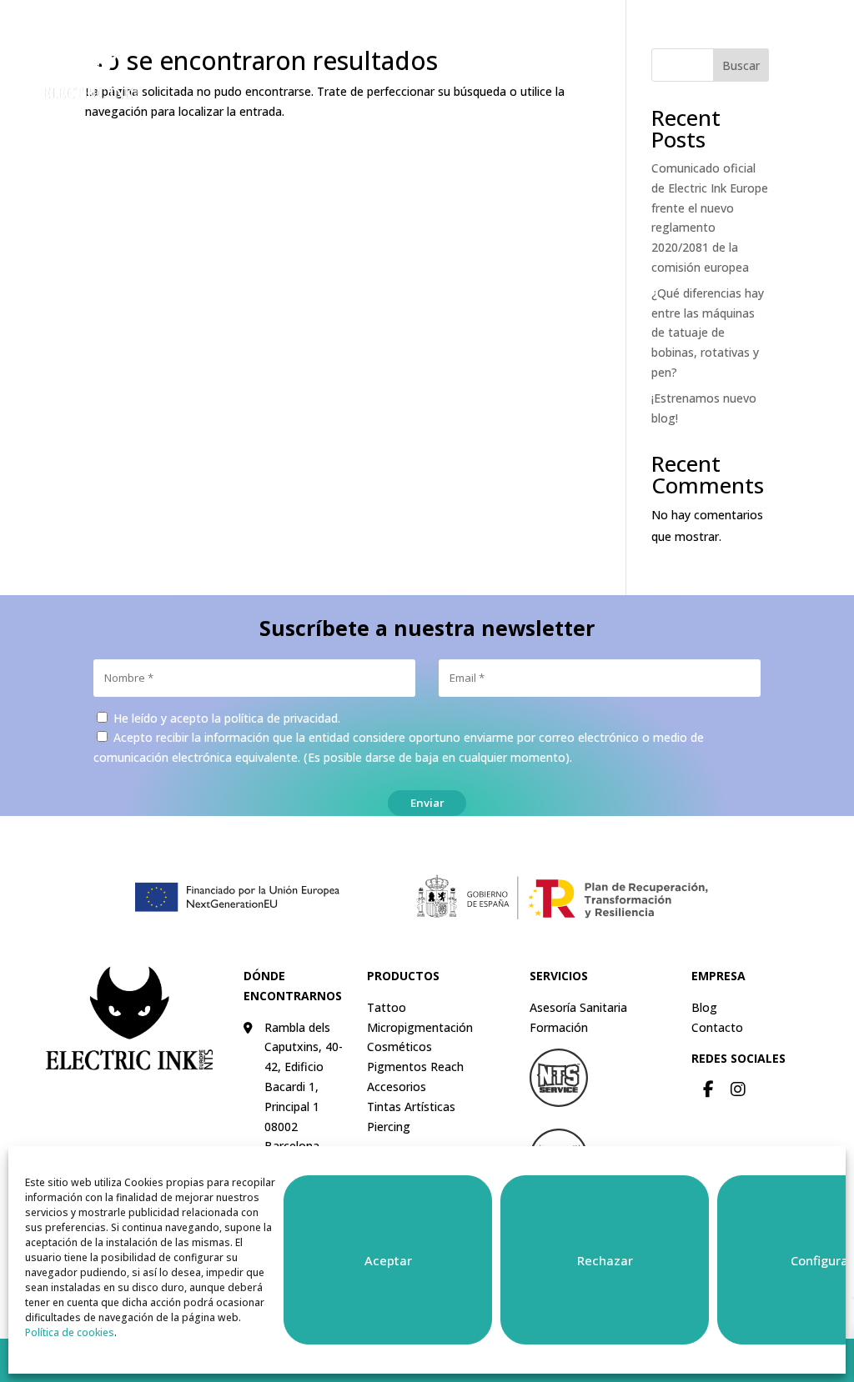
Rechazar (605, 1260)
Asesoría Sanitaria (578, 1007)
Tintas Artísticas (411, 1106)
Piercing (388, 1126)
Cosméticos (399, 1046)
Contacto (731, 25)
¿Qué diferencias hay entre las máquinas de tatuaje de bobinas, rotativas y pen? (707, 332)
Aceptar (388, 1260)
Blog (704, 1007)
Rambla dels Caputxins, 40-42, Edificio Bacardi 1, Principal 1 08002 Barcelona (303, 1086)
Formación (559, 1027)
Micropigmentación (420, 1027)
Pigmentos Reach (415, 1066)
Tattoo (386, 1007)
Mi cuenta (587, 25)
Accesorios (396, 1086)
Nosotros (661, 25)
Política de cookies (69, 1332)
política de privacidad (281, 718)
